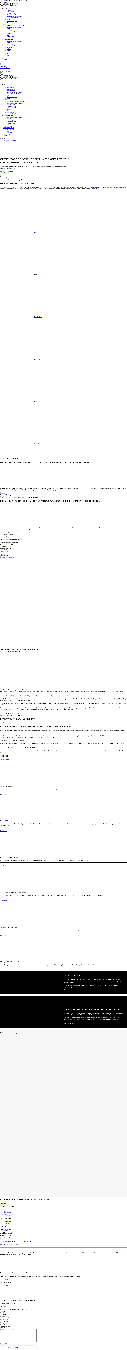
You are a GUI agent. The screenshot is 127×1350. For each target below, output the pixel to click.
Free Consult (5, 1348)
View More (3, 722)
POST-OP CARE (8, 39)
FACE (5, 8)
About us (2, 492)
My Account (3, 138)
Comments (3, 1306)
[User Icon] (1, 63)
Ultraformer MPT (11, 13)
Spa (8, 35)
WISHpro (9, 19)
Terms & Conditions (5, 1244)
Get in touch (6, 1224)
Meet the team (4, 494)
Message (2, 1327)
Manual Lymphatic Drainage (14, 16)
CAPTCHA (3, 1343)
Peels (8, 22)
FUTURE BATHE (8, 52)
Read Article (3, 794)
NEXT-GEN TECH (9, 44)
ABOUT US (7, 58)
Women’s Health (11, 38)
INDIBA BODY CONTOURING (15, 25)
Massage (9, 33)
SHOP (5, 59)
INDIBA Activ (11, 28)
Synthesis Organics (12, 21)
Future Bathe (7, 1216)
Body (4, 1211)
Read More (6, 712)
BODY (5, 24)
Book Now (3, 66)
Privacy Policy (15, 1244)
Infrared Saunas (11, 53)
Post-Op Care (7, 1212)
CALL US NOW (14, 1348)
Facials (9, 10)
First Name (3, 1311)
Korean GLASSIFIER (12, 18)
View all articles (4, 759)
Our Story (6, 1223)
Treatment (2, 1324)
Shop (4, 1226)
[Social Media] (0, 1246)
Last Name (3, 1314)
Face (4, 1209)
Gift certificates (4, 173)
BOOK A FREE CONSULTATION (10, 140)
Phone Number (4, 1321)
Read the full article (69, 990)
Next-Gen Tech (7, 1214)
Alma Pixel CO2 (11, 14)
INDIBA (9, 42)
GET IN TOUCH (5, 68)
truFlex (9, 49)
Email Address (4, 1318)
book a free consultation (6, 171)
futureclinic (3, 1036)
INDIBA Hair (10, 36)
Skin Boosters (10, 11)
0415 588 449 (4, 1285)
